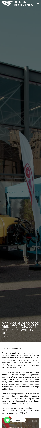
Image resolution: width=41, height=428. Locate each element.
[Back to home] (17, 3)
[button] (38, 3)
